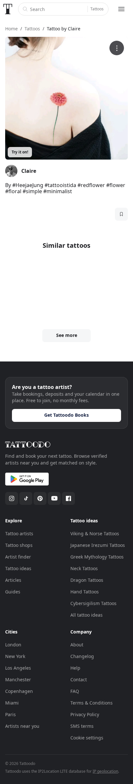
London (13, 645)
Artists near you (22, 726)
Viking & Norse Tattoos (94, 533)
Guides (12, 592)
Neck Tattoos (84, 568)
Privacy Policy (84, 714)
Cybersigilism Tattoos (93, 603)
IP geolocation (105, 771)
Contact (78, 679)
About (76, 645)
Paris (10, 714)
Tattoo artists (19, 533)
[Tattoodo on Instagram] (11, 498)
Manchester (18, 679)
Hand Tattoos (84, 592)
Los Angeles (18, 668)
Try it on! (20, 152)
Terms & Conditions (91, 703)
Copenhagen (19, 691)
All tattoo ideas (86, 615)
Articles (13, 580)
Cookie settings (86, 738)
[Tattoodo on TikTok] (25, 498)
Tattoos (97, 9)
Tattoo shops (19, 545)
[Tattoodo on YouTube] (54, 498)
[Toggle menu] (121, 9)
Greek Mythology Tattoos (97, 557)
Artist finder (18, 557)
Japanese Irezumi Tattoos (97, 545)
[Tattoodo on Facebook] (68, 498)
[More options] (116, 48)
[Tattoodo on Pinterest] (40, 498)
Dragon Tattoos (86, 580)
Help (75, 668)
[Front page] (7, 9)
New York (15, 656)
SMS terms (82, 726)
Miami (12, 703)
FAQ (74, 691)
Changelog (82, 656)
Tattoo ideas (18, 568)
